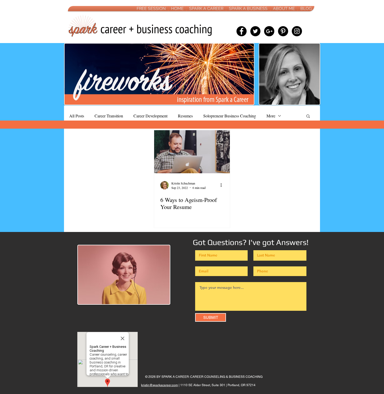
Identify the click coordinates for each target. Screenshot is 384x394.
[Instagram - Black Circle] (297, 31)
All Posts (76, 115)
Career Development (150, 115)
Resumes (185, 115)
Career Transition (109, 115)
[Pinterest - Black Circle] (283, 31)
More (270, 115)
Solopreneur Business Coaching (229, 115)
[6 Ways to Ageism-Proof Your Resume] (192, 151)
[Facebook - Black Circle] (241, 31)
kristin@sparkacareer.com (159, 385)
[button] (308, 116)
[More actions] (223, 185)
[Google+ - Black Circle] (269, 31)
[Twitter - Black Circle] (255, 31)
